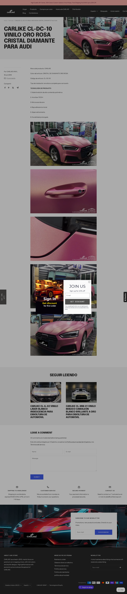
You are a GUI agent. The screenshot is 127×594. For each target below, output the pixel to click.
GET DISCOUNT (77, 302)
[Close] (89, 282)
